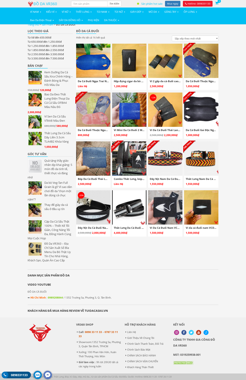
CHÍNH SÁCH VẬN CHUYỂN (142, 361)
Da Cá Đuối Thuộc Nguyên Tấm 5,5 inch (102, 130)
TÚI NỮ (119, 11)
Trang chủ (33, 24)
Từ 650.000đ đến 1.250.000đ (45, 41)
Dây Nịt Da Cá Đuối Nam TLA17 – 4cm (101, 227)
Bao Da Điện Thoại (41, 20)
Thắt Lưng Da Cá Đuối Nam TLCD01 (136, 227)
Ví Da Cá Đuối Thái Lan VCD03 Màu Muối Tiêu (178, 130)
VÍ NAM (34, 11)
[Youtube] (198, 332)
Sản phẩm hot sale (151, 3)
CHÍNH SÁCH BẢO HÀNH (141, 355)
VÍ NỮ (65, 11)
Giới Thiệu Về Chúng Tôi (140, 338)
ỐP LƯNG (189, 11)
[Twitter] (191, 332)
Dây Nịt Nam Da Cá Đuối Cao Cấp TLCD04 (175, 179)
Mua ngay (172, 3)
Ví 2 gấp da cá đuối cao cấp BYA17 (171, 81)
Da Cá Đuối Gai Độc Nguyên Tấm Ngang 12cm (214, 130)
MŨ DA (153, 11)
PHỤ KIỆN (93, 20)
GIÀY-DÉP (136, 11)
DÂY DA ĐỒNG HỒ (70, 20)
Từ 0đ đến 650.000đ (39, 37)
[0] (216, 2)
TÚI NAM (102, 11)
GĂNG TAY (170, 11)
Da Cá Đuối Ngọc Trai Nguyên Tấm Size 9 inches (107, 81)
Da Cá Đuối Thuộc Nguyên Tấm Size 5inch (211, 81)
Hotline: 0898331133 (198, 3)
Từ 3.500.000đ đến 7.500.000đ (46, 58)
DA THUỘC (110, 20)
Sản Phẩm (47, 24)
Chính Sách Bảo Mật (138, 349)
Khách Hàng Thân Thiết (140, 367)
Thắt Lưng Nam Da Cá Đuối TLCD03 (208, 179)
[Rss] (176, 332)
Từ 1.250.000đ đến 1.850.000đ (46, 46)
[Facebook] (183, 332)
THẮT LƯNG (83, 11)
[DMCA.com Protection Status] (183, 365)
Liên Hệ (131, 332)
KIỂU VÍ (50, 11)
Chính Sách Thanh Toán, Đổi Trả (145, 343)
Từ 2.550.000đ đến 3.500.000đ (46, 54)
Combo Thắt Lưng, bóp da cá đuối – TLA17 (140, 179)
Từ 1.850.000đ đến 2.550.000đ (46, 50)
